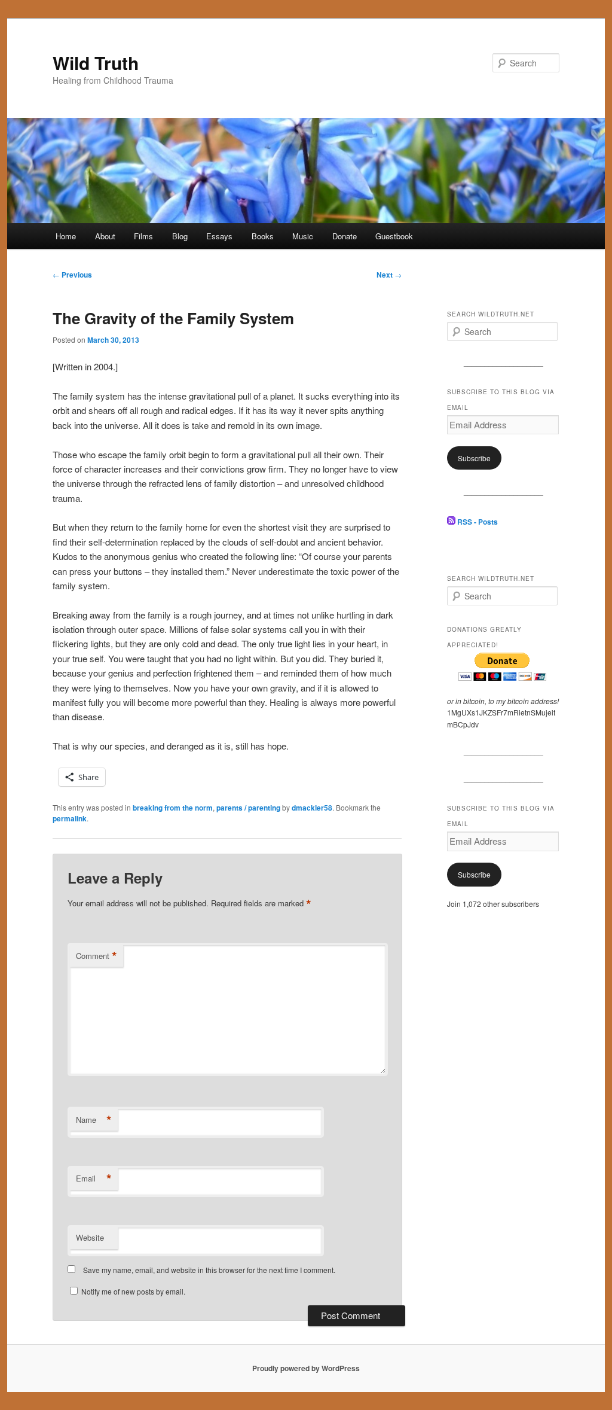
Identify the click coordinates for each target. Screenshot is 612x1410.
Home (66, 236)
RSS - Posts (476, 521)
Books (263, 236)
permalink (70, 818)
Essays (219, 236)
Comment (96, 956)
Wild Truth (96, 62)
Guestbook (394, 236)
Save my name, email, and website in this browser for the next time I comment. (209, 1270)
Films (143, 236)
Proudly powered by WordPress (306, 1368)
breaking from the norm (173, 807)
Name (94, 1119)
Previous (72, 274)
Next (389, 274)
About (105, 236)
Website (90, 1237)
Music (302, 236)
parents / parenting (248, 807)
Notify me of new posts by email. (133, 1291)
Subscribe (474, 458)
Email (94, 1178)
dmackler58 (312, 807)
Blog (180, 236)
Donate (344, 236)
